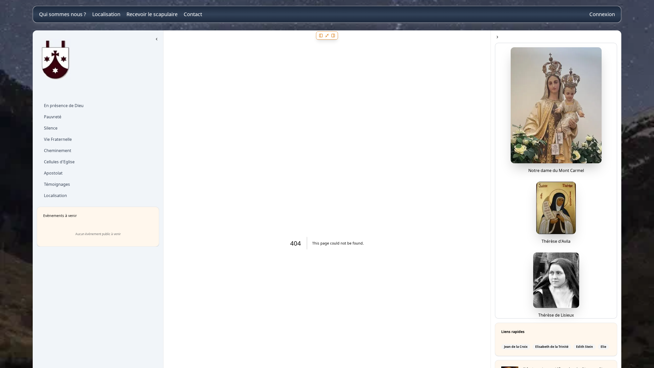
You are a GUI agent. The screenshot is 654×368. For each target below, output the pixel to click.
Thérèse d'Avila (556, 241)
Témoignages (57, 184)
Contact (193, 14)
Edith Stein (584, 347)
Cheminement (57, 150)
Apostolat (53, 173)
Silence (50, 128)
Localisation (106, 14)
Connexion (602, 14)
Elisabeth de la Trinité (551, 347)
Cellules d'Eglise (59, 162)
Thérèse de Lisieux (556, 315)
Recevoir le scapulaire (152, 14)
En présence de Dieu (64, 105)
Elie (603, 347)
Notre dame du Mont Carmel (556, 170)
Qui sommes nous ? (62, 14)
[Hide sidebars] (327, 35)
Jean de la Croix (516, 347)
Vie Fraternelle (58, 139)
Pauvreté (52, 117)
